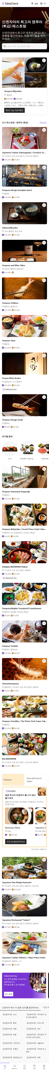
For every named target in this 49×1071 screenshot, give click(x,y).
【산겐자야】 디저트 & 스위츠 (36, 1050)
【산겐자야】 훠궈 (9, 1023)
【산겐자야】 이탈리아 (35, 1043)
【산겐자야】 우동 (9, 1034)
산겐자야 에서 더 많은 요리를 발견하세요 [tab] (20, 1007)
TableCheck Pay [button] (10, 389)
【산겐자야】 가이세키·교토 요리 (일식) (36, 1015)
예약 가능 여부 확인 (14, 110)
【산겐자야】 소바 (33, 1029)
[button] (21, 156)
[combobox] (24, 46)
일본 (36, 3)
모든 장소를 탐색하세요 (16, 842)
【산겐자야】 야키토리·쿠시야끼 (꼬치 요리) (36, 1035)
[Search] (5, 46)
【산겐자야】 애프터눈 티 (12, 1057)
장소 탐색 (8, 994)
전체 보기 (43, 122)
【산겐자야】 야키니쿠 (35, 1023)
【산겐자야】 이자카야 (11, 1043)
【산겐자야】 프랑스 (10, 1049)
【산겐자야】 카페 (33, 1057)
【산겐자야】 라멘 (9, 1029)
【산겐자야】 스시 (9, 1014)
